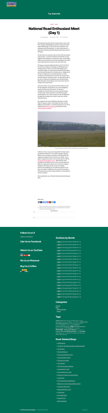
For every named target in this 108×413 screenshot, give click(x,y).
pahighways (45, 37)
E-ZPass (74, 322)
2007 (58, 294)
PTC (62, 331)
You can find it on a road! (64, 372)
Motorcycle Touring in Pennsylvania (67, 375)
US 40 (75, 333)
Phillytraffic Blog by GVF (64, 389)
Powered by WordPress (42, 409)
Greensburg (45, 206)
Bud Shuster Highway (59, 322)
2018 (58, 262)
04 (66, 247)
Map (71, 326)
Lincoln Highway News (63, 357)
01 (61, 242)
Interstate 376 (81, 323)
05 (68, 247)
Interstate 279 (76, 323)
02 (63, 279)
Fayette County (83, 322)
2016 (58, 268)
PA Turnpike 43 (69, 328)
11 (78, 279)
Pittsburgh (49, 207)
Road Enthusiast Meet (60, 207)
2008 (58, 291)
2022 (58, 253)
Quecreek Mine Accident (44, 108)
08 (73, 244)
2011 (58, 282)
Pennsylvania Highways (70, 330)
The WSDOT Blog (62, 395)
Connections (60, 378)
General (58, 306)
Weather (83, 333)
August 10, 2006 (54, 37)
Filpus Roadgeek (61, 401)
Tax (65, 333)
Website (57, 334)
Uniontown (68, 333)
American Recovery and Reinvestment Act (71, 320)
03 (64, 282)
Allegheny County (59, 320)
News (56, 24)
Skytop (77, 331)
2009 (58, 288)
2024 (58, 247)
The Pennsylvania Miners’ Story (46, 160)
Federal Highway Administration (62, 323)
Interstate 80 (71, 323)
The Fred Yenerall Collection (65, 366)
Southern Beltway (59, 333)
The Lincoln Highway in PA (65, 355)
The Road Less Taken (63, 360)
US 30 (44, 209)
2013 (58, 276)
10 (77, 259)
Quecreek (54, 207)
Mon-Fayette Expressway (79, 326)
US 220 (78, 333)
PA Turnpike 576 (77, 328)
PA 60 (64, 328)
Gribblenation (61, 343)
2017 (58, 265)
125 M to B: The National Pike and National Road (71, 346)
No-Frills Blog (61, 363)
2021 (58, 256)
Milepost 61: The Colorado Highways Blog (69, 384)
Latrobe (50, 206)
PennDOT (59, 330)
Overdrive (61, 328)
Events (52, 24)
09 (75, 253)
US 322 (81, 333)
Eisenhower (77, 322)
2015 (58, 271)
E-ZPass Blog (60, 392)
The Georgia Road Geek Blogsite (66, 381)
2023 (58, 250)
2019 (58, 259)
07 (72, 250)
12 (80, 250)
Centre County (65, 322)
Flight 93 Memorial (51, 106)
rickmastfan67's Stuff (63, 369)
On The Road (61, 349)
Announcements (61, 309)
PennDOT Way (61, 398)
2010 (58, 285)
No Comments (65, 37)
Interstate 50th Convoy (63, 386)
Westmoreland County (50, 209)
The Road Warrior (62, 352)
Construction (69, 322)
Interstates (62, 324)
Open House (57, 328)
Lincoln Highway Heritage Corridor (63, 326)
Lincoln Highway (59, 206)
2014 (58, 273)
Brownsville (81, 320)
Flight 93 (41, 206)
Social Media (82, 331)
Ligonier (54, 206)
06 (70, 268)
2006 (58, 297)
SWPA (63, 333)
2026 (58, 242)
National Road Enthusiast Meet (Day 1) (54, 30)
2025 (58, 244)
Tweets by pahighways (26, 236)
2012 (58, 279)
